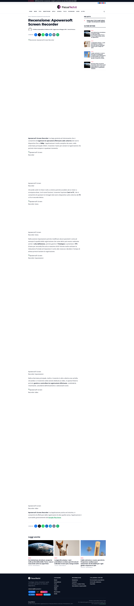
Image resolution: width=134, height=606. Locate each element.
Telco (65, 11)
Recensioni (71, 11)
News (35, 11)
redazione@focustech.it (34, 589)
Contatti (74, 582)
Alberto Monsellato (39, 29)
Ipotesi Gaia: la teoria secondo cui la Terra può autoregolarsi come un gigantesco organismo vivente (98, 66)
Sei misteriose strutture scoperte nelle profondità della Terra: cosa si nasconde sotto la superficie (40, 561)
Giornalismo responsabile (79, 586)
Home (30, 11)
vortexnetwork (102, 603)
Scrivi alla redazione (95, 582)
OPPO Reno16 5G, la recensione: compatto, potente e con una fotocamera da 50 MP (55, 1)
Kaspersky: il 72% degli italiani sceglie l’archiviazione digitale (96, 21)
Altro (83, 11)
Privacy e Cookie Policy (78, 584)
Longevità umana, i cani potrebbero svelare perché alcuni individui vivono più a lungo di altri (66, 561)
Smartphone (46, 11)
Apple (53, 11)
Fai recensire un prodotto (97, 580)
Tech (40, 11)
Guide (77, 11)
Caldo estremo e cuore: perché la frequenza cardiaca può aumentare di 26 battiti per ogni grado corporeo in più (92, 562)
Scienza (59, 11)
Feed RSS (92, 584)
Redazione (75, 580)
